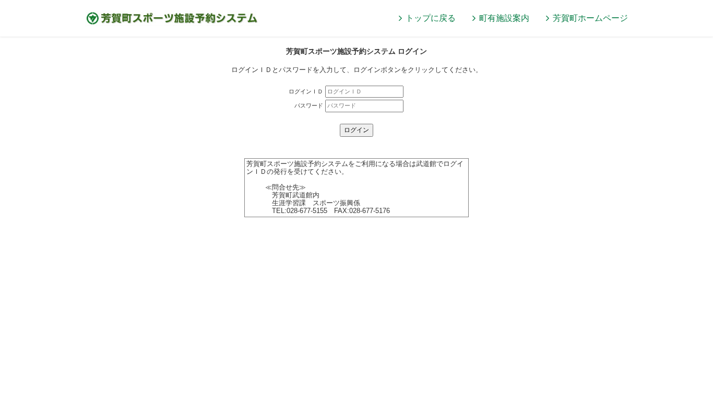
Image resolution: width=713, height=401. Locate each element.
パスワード (308, 105)
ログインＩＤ (306, 91)
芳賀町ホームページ (590, 18)
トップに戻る (431, 18)
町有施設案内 (504, 18)
